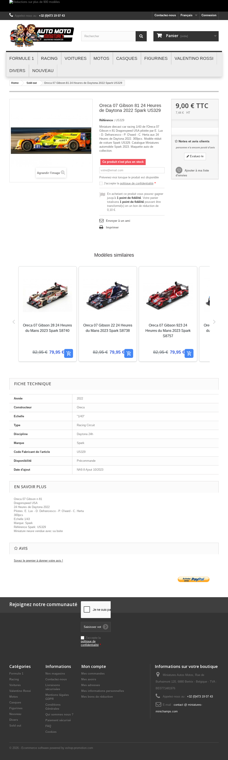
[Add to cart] (68, 353)
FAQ (48, 726)
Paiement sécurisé (58, 720)
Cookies (51, 732)
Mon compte (93, 666)
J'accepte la (130, 183)
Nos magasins (55, 673)
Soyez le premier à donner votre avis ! (38, 560)
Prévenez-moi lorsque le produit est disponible (129, 177)
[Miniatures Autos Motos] (42, 35)
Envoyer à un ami (118, 220)
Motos (13, 696)
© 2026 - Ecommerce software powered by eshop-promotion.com (51, 748)
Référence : (107, 120)
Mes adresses (90, 685)
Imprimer (112, 227)
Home (15, 83)
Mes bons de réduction (97, 696)
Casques (15, 702)
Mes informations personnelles (102, 691)
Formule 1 (16, 673)
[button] (13, 321)
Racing (14, 679)
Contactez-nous (165, 15)
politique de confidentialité (136, 183)
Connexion (209, 15)
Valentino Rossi (20, 691)
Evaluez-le (196, 156)
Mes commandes (93, 673)
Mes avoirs (88, 679)
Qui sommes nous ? (59, 714)
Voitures (15, 685)
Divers (13, 720)
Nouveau (15, 714)
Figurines (15, 708)
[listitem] (47, 314)
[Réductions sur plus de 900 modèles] (114, 6)
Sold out (31, 83)
